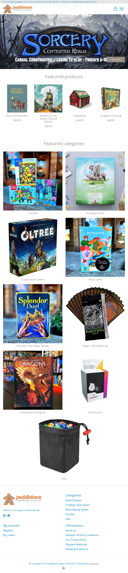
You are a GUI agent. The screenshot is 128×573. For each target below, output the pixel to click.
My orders (9, 535)
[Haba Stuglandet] (80, 98)
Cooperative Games (32, 279)
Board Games (73, 500)
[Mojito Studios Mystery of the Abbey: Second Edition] (48, 98)
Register (8, 530)
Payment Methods (76, 544)
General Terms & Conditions (82, 535)
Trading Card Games (78, 505)
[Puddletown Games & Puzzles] (17, 9)
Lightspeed (94, 563)
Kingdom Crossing (111, 115)
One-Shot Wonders (17, 115)
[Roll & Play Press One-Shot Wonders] (17, 98)
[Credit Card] (63, 568)
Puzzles (32, 213)
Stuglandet (79, 115)
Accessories (95, 412)
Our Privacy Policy (76, 539)
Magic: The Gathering (95, 346)
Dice (64, 478)
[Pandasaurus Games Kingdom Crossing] (111, 98)
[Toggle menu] (122, 9)
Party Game (95, 279)
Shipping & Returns (77, 549)
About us (71, 530)
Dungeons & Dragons (33, 412)
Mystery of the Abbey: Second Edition (48, 118)
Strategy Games (95, 213)
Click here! (116, 59)
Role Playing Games (77, 509)
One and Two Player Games (33, 346)
